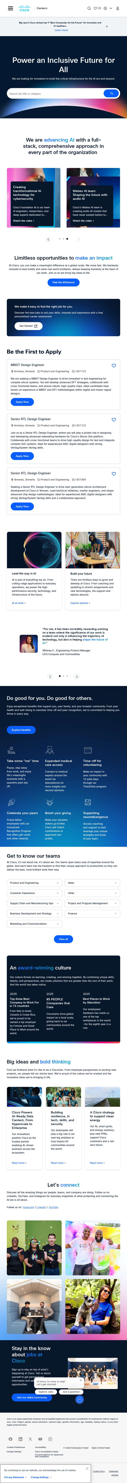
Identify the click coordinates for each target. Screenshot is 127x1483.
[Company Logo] (24, 8)
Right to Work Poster (101, 1448)
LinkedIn (41, 1207)
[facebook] (10, 1439)
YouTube (53, 1207)
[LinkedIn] (20, 1439)
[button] (118, 8)
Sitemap (114, 1475)
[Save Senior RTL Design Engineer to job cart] (113, 419)
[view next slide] (79, 239)
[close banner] (106, 26)
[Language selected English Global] (108, 8)
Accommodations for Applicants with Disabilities (49, 1456)
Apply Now (22, 402)
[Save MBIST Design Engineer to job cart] (113, 365)
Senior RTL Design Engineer (31, 419)
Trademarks (113, 1471)
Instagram (28, 1207)
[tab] (59, 238)
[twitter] (30, 1439)
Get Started (26, 326)
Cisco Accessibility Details (46, 1452)
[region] (45, 1473)
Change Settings (14, 1452)
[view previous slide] (48, 239)
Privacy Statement (14, 1477)
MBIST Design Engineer (27, 365)
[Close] (87, 1468)
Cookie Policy (99, 1471)
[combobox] (55, 94)
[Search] (89, 8)
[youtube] (40, 1439)
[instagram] (50, 1439)
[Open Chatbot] (80, 1399)
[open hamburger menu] (10, 8)
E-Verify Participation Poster (76, 1448)
